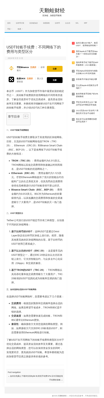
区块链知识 (34, 23)
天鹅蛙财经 (52, 10)
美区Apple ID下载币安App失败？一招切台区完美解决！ (87, 54)
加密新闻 (46, 23)
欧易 (19, 29)
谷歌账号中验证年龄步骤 (86, 79)
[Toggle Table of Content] (24, 116)
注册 (55, 69)
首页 (9, 23)
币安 (9, 29)
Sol (77, 23)
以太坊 (67, 23)
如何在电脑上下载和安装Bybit (21, 376)
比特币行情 (20, 23)
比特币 (57, 23)
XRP (85, 23)
